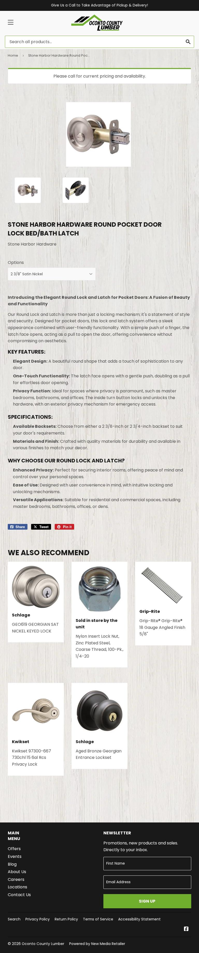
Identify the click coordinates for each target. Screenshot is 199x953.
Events (15, 856)
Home (13, 55)
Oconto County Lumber (43, 943)
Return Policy (66, 919)
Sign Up (147, 901)
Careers (16, 879)
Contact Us (19, 895)
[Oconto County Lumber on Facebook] (186, 929)
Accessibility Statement (139, 919)
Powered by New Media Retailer (97, 943)
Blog (12, 864)
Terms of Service (98, 919)
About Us (17, 872)
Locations (17, 887)
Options (16, 262)
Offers (14, 849)
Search (14, 919)
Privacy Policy (37, 919)
